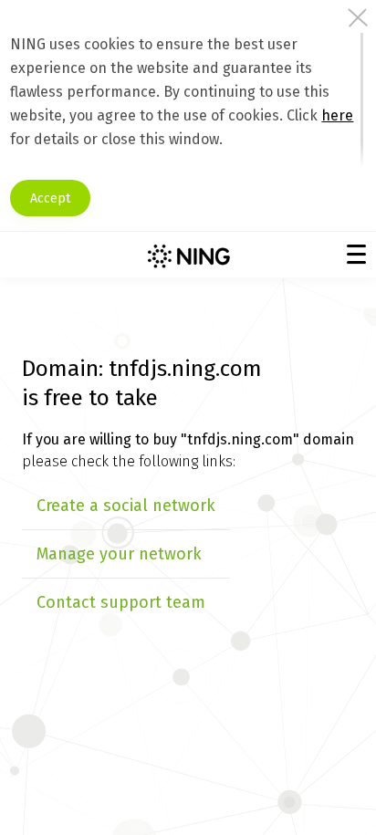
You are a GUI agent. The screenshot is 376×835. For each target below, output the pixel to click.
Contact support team (121, 602)
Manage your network (119, 554)
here (337, 115)
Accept (50, 198)
